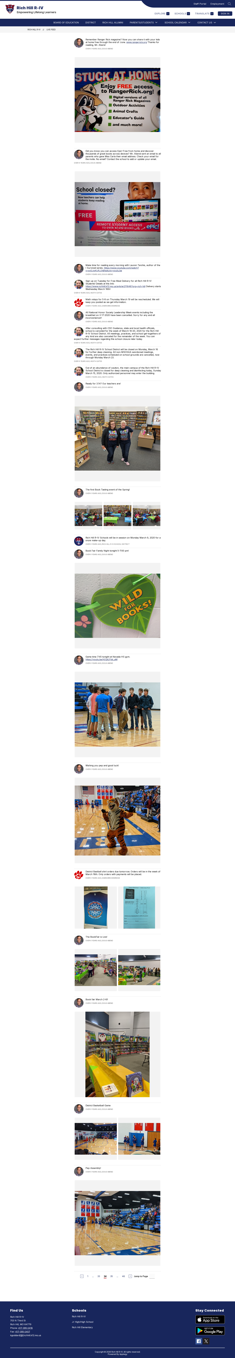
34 (105, 1276)
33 (99, 1276)
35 (111, 1276)
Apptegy (123, 1354)
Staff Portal (200, 3)
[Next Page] (130, 1276)
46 (123, 1276)
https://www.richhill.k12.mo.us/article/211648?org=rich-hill (115, 286)
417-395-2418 (25, 1328)
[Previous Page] (82, 1276)
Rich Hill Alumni (112, 22)
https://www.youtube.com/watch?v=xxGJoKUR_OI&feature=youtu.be (112, 269)
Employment (217, 3)
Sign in (225, 13)
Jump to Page (141, 1276)
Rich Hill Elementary (82, 1327)
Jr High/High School (82, 1322)
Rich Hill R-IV (34, 29)
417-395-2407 (22, 1331)
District (90, 22)
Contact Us (204, 22)
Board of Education (66, 22)
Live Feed (51, 29)
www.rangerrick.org (136, 42)
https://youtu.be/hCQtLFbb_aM (102, 659)
